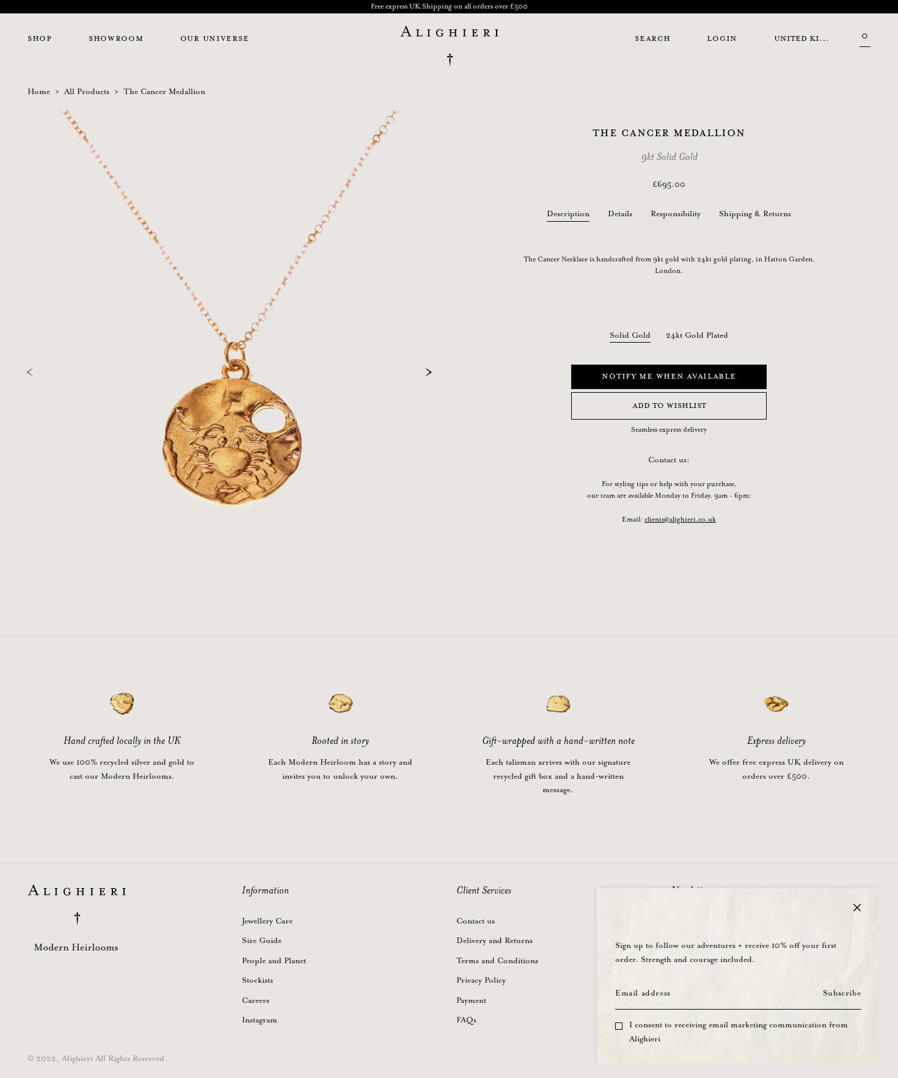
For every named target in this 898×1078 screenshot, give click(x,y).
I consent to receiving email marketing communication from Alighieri (738, 1032)
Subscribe (842, 993)
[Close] (857, 907)
